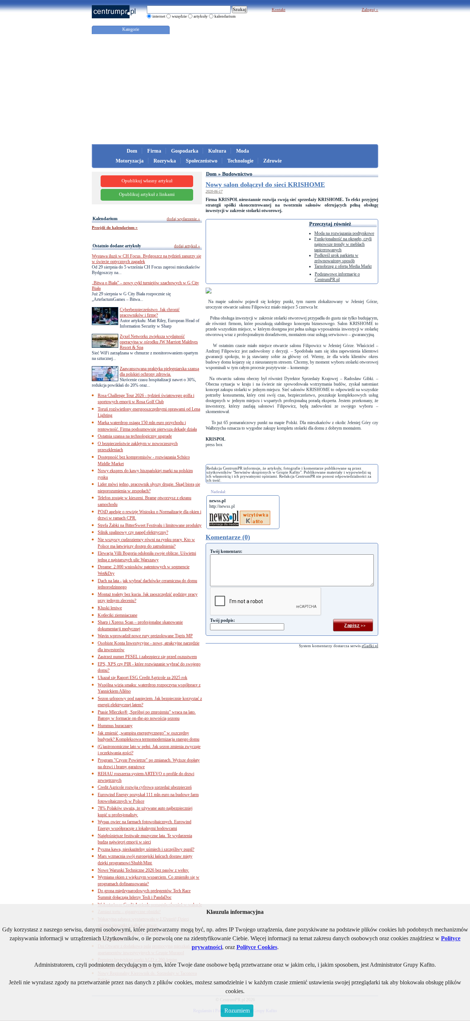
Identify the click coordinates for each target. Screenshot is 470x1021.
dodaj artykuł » (187, 246)
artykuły (201, 16)
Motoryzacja (130, 161)
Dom (132, 151)
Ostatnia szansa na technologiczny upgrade (135, 436)
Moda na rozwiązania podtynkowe (344, 233)
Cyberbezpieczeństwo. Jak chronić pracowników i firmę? (150, 312)
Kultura (217, 151)
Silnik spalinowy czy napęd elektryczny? (133, 532)
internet (158, 16)
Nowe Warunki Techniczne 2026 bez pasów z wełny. (143, 870)
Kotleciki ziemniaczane (117, 615)
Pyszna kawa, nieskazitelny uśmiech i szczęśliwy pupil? (146, 849)
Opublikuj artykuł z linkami (147, 194)
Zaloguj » (370, 9)
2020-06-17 (214, 191)
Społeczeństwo (201, 161)
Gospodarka (184, 151)
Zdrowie (272, 161)
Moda (242, 151)
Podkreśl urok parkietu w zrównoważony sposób (336, 258)
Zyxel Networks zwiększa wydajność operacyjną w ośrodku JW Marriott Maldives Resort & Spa (159, 342)
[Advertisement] (235, 89)
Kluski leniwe (110, 607)
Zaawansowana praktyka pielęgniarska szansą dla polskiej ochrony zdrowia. (159, 371)
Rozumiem (237, 1010)
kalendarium (225, 16)
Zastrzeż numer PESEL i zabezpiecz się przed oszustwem (147, 656)
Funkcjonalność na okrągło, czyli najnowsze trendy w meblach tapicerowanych (343, 244)
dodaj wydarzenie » (183, 218)
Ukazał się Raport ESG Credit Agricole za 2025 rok (142, 677)
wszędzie (179, 16)
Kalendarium (105, 218)
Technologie (240, 161)
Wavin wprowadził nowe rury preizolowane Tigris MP (145, 635)
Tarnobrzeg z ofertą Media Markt (343, 266)
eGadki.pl (370, 645)
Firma (154, 151)
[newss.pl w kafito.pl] (255, 513)
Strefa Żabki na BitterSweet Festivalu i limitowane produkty (150, 525)
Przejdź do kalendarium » (115, 227)
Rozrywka (164, 161)
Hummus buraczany (115, 725)
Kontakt (278, 9)
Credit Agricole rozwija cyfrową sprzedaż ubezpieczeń (145, 787)
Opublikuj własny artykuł (147, 180)
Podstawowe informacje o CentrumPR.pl (337, 276)
